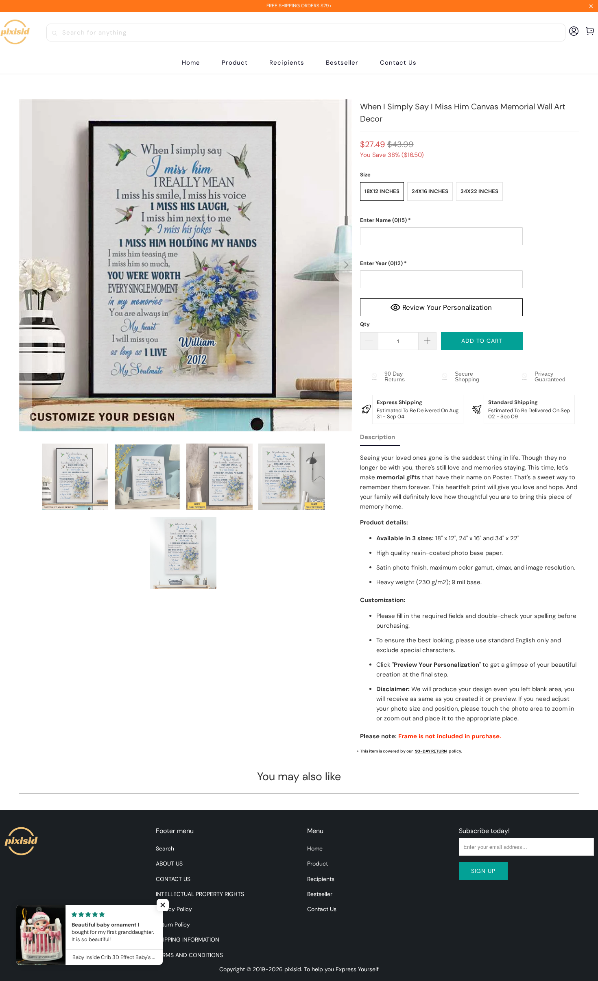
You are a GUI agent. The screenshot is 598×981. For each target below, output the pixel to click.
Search (165, 848)
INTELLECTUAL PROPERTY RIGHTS (200, 894)
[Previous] (25, 265)
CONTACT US (173, 879)
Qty (365, 324)
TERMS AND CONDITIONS (189, 955)
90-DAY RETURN (431, 751)
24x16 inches (430, 191)
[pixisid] (15, 32)
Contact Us (321, 909)
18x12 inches (381, 191)
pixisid (292, 969)
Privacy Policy (174, 909)
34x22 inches (479, 191)
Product (317, 863)
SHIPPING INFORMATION (187, 939)
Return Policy (173, 924)
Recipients (320, 879)
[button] (235, 63)
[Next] (345, 265)
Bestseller (319, 894)
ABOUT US (169, 863)
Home (315, 848)
